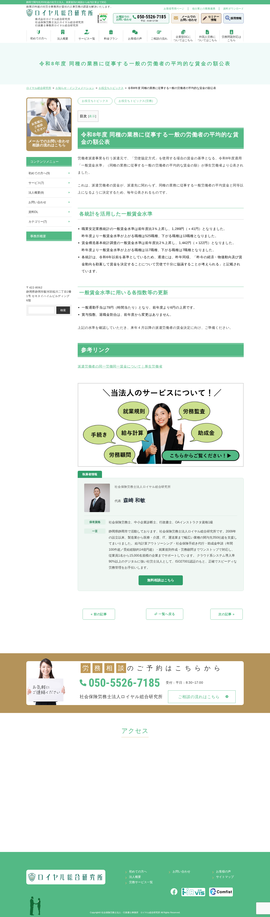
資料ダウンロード (233, 8)
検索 (63, 310)
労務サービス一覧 (141, 882)
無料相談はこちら (160, 580)
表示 (92, 116)
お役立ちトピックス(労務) (136, 100)
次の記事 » (226, 614)
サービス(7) (36, 182)
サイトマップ (225, 876)
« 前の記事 (99, 614)
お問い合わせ (37, 202)
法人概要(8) (36, 192)
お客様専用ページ (174, 8)
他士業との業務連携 (203, 8)
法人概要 (135, 876)
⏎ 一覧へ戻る (164, 614)
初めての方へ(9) (39, 173)
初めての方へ (138, 871)
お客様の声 (223, 871)
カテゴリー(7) (37, 221)
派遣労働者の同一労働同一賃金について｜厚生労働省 (120, 366)
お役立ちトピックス (95, 100)
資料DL (33, 212)
